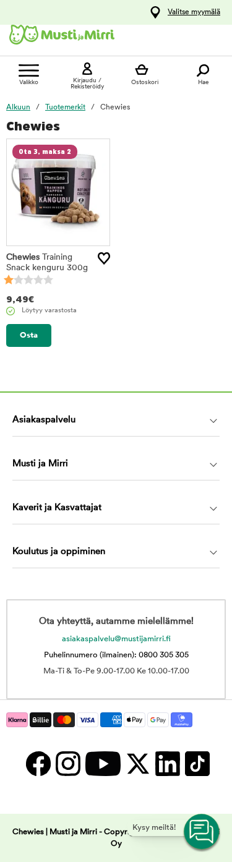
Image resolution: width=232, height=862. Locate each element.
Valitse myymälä (194, 12)
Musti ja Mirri (40, 464)
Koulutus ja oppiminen (58, 552)
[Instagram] (67, 764)
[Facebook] (38, 764)
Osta (29, 335)
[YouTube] (102, 764)
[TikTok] (196, 764)
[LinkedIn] (167, 764)
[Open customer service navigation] (202, 832)
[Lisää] (104, 258)
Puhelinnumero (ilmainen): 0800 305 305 (116, 655)
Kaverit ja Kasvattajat (56, 508)
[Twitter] (137, 764)
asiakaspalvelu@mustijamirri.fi (116, 639)
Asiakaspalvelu (43, 420)
